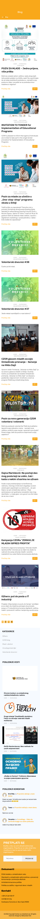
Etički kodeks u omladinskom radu (13, 874)
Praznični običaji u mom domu (26, 807)
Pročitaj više (5, 89)
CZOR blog (20, 65)
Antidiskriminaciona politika (11, 882)
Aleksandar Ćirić (26, 916)
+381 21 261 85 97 (7, 896)
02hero (20, 593)
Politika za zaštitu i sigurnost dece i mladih (16, 885)
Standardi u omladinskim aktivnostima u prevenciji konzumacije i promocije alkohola (19, 878)
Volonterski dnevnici (20, 259)
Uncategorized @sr (20, 122)
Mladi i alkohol (20, 537)
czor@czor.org (6, 899)
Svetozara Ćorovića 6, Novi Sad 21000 (15, 902)
